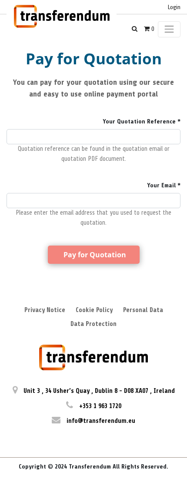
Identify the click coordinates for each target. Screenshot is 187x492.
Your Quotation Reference (139, 121)
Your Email (161, 185)
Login (174, 7)
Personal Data (143, 310)
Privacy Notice (44, 310)
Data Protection (93, 324)
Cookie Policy (94, 310)
